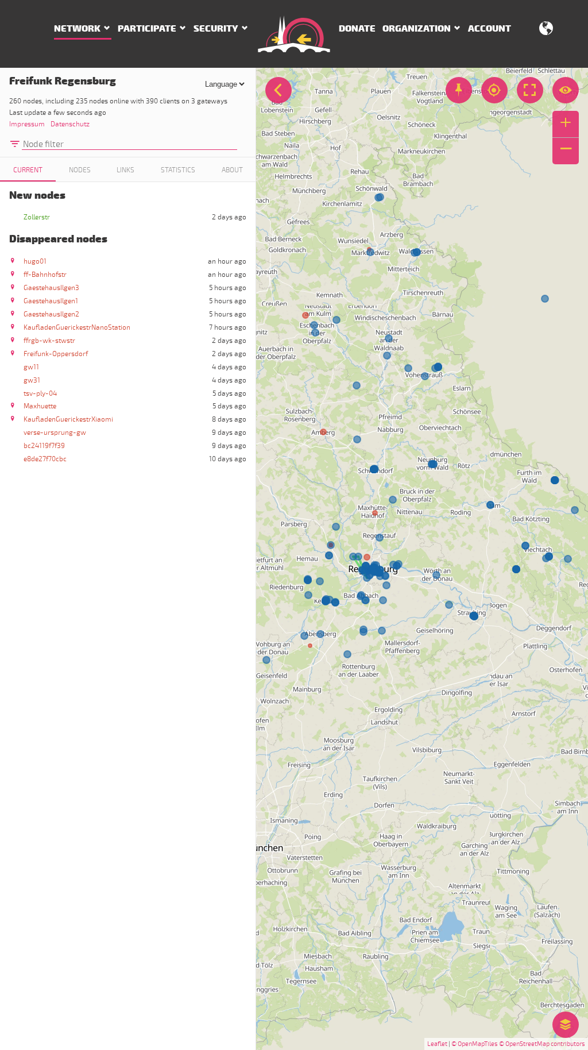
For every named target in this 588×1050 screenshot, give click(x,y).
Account (489, 28)
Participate (147, 28)
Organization (416, 28)
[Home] (294, 34)
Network (77, 28)
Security (216, 28)
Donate (357, 28)
